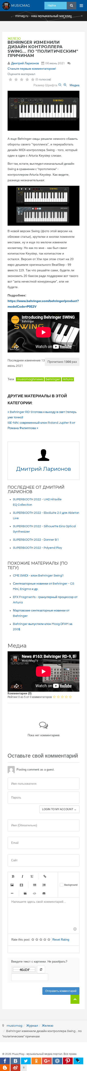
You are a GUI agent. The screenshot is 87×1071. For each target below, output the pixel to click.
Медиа (74, 85)
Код (34, 893)
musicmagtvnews (30, 379)
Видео (21, 884)
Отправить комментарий (61, 991)
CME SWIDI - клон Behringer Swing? (38, 575)
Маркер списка (12, 893)
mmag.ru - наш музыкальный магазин (43, 16)
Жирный (12, 876)
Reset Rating (60, 939)
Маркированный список (34, 884)
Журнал (32, 1025)
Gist (43, 893)
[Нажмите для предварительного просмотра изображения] (43, 111)
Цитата (25, 893)
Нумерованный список (43, 884)
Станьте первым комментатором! (32, 68)
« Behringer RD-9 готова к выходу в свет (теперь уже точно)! (42, 414)
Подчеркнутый (31, 876)
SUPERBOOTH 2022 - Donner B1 (36, 539)
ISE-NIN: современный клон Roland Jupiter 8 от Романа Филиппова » (41, 425)
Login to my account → (59, 809)
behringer (53, 379)
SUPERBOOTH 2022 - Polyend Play (37, 547)
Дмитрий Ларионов (25, 63)
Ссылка (44, 876)
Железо (14, 38)
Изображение (12, 884)
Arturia (68, 379)
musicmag (14, 1025)
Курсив (22, 876)
